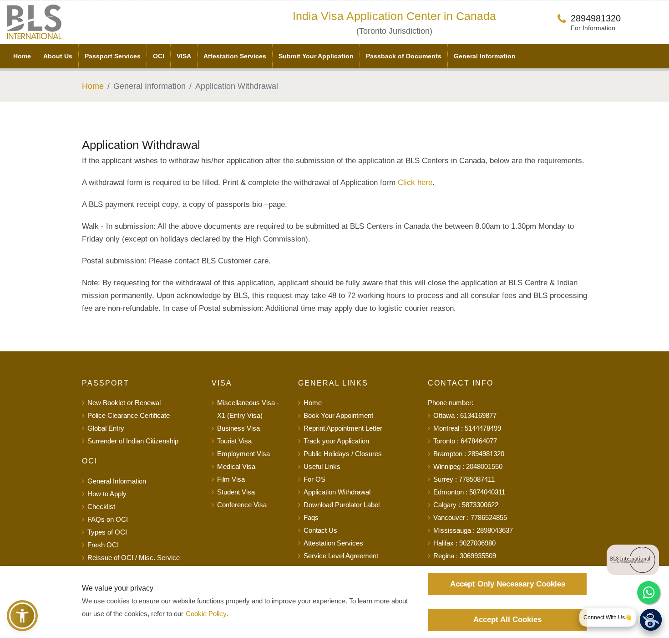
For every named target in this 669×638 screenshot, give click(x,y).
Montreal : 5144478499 (467, 428)
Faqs (311, 517)
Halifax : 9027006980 (464, 543)
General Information (485, 56)
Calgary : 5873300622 (465, 505)
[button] (22, 615)
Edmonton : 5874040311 (469, 492)
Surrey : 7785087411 (464, 479)
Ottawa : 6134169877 (465, 415)
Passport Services (113, 56)
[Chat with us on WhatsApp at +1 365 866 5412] (648, 592)
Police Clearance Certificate (128, 415)
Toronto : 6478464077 (465, 441)
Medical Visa (236, 466)
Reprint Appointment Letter (343, 428)
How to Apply (107, 494)
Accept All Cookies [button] (507, 619)
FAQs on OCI (107, 519)
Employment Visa (243, 454)
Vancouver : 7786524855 (470, 517)
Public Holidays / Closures (343, 454)
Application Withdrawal (337, 492)
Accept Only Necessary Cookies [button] (507, 584)
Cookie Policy (206, 613)
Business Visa (238, 428)
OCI (158, 56)
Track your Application (336, 441)
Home (22, 56)
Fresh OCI (103, 545)
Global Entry (105, 428)
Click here (415, 182)
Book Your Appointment (338, 415)
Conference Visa (242, 505)
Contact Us (320, 530)
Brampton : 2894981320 (468, 454)
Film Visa (231, 479)
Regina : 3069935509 (464, 556)
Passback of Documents (403, 56)
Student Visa (236, 492)
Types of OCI (107, 532)
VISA (184, 56)
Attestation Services (234, 56)
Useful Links (322, 466)
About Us (57, 56)
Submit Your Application (316, 56)
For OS (314, 479)
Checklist (101, 506)
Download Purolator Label (342, 505)
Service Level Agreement (341, 556)
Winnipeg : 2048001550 (467, 466)
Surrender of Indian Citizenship (132, 441)
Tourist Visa (234, 441)
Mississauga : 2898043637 (473, 530)
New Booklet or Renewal (124, 402)
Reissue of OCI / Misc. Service (133, 557)
